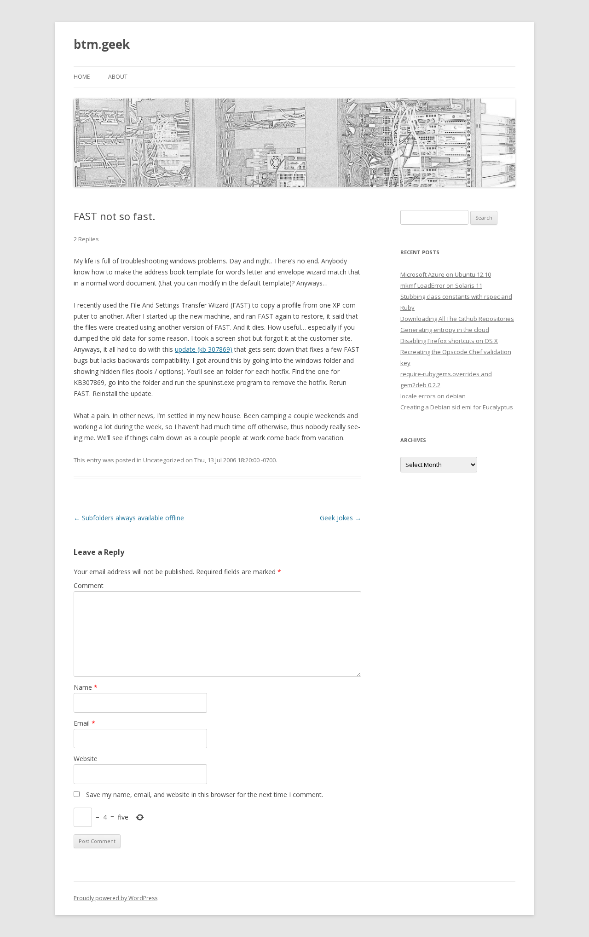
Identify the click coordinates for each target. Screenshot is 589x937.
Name (86, 687)
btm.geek (102, 44)
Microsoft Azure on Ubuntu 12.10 (445, 274)
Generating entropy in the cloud (444, 330)
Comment (89, 585)
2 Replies (86, 239)
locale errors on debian (433, 396)
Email (84, 723)
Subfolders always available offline (129, 517)
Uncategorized (163, 460)
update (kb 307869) (203, 349)
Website (86, 758)
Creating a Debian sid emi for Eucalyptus (456, 407)
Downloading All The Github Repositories (457, 318)
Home (82, 77)
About (117, 77)
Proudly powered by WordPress (115, 898)
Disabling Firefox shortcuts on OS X (449, 341)
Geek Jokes (340, 517)
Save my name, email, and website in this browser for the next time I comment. (204, 794)
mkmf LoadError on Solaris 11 (441, 285)
